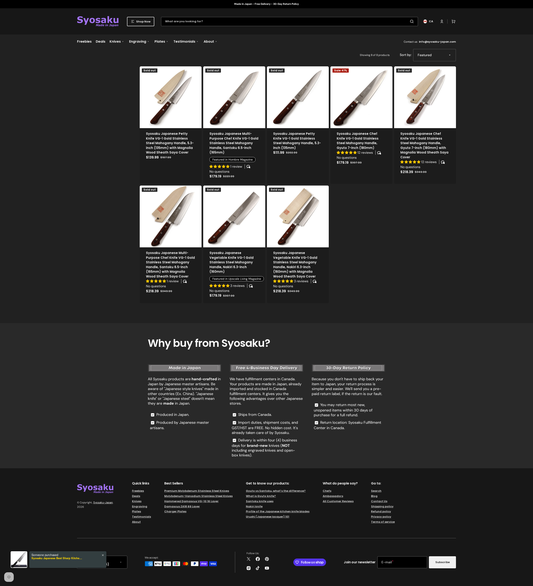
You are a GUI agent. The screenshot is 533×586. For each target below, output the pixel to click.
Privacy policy (381, 517)
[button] (441, 21)
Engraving (139, 506)
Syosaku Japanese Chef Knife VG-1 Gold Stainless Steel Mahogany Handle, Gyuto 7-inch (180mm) (358, 140)
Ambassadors (333, 496)
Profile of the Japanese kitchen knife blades (277, 511)
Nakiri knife (254, 506)
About (136, 522)
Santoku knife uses (259, 501)
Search (376, 491)
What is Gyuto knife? (261, 496)
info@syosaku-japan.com (437, 42)
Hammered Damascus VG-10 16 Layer (191, 501)
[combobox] (289, 21)
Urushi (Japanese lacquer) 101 (267, 517)
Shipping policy (382, 506)
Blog (374, 496)
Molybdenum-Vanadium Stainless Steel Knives (198, 496)
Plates (136, 511)
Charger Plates (175, 511)
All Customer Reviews (338, 501)
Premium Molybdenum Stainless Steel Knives (196, 491)
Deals (136, 496)
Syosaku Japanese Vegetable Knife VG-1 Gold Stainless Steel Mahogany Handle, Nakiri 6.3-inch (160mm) (231, 262)
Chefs (327, 491)
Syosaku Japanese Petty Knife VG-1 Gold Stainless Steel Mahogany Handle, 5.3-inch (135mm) (297, 140)
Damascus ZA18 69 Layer (182, 506)
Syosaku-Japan (103, 502)
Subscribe (442, 562)
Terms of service (383, 522)
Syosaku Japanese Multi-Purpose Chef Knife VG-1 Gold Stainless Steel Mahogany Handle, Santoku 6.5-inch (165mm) (233, 143)
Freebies (138, 491)
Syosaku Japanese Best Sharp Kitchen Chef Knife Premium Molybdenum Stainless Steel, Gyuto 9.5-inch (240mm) (57, 558)
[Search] (412, 21)
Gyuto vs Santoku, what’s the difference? (276, 491)
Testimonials (141, 517)
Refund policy (381, 511)
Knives (136, 501)
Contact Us (379, 501)
